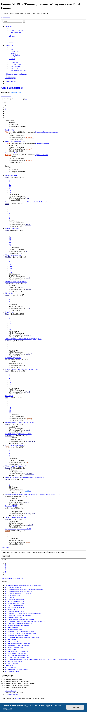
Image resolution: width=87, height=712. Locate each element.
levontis (7, 479)
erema (27, 502)
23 (10, 327)
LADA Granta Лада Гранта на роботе (18, 434)
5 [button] (5, 113)
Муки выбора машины (13, 255)
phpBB (17, 698)
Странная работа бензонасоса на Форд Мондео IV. (23, 339)
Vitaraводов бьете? (11, 175)
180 (10, 264)
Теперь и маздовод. (12, 228)
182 (10, 268)
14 (10, 245)
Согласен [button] (75, 707)
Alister (7, 531)
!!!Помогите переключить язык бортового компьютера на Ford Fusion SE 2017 (33, 495)
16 (10, 411)
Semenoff (8, 468)
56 (10, 187)
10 (10, 238)
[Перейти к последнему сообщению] (33, 138)
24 (10, 329)
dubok (7, 371)
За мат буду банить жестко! (15, 141)
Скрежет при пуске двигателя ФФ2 (18, 529)
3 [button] (5, 109)
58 (10, 190)
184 (10, 272)
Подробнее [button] (7, 709)
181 (10, 266)
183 (10, 270)
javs (26, 251)
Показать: (6, 552)
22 (10, 325)
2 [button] (5, 108)
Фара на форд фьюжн (13, 358)
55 (10, 185)
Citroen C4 (9, 293)
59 (10, 192)
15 (10, 409)
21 (10, 323)
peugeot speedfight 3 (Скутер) (15, 517)
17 (10, 413)
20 (10, 322)
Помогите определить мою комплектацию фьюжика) (24, 477)
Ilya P (7, 424)
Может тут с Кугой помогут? (15, 466)
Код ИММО (9, 130)
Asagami (8, 519)
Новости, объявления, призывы (46, 132)
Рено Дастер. (9, 312)
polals (7, 295)
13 (10, 244)
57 (10, 188)
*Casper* (8, 132)
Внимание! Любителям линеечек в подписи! (21, 153)
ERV (27, 365)
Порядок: (51, 552)
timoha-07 (8, 284)
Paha (6, 398)
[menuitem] (16, 30)
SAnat (27, 278)
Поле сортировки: (26, 552)
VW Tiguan (9, 396)
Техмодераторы (16, 92)
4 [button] (5, 111)
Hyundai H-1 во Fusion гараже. (16, 282)
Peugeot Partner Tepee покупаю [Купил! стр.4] (21, 369)
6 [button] (5, 115)
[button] (5, 117)
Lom (27, 198)
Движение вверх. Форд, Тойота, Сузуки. (19, 422)
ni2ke (7, 341)
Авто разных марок (12, 87)
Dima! (7, 177)
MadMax (8, 257)
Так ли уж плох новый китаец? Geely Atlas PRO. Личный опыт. (28, 202)
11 (10, 240)
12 (10, 242)
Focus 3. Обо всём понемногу (15, 445)
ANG (7, 447)
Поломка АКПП (11, 506)
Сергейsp (28, 418)
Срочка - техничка (42, 143)
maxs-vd (28, 335)
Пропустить (5, 17)
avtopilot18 (29, 525)
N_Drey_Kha (9, 436)
